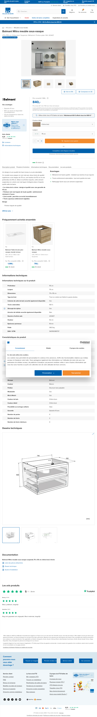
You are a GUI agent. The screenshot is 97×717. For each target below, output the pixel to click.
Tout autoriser (76, 373)
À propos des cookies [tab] (77, 348)
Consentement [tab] (20, 348)
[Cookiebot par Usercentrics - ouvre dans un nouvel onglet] (81, 342)
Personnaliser (47, 373)
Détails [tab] (48, 348)
